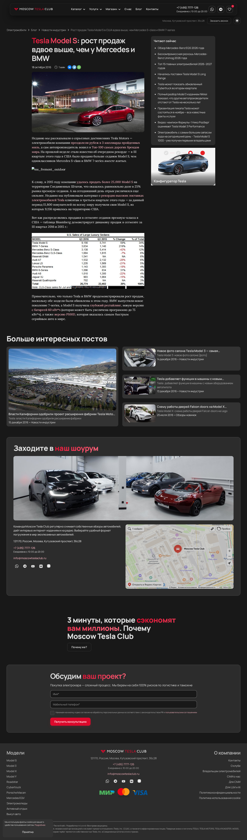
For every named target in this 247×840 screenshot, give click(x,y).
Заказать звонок (219, 20)
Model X (11, 771)
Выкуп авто (14, 814)
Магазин (111, 9)
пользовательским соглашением (181, 712)
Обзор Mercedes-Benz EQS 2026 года (181, 48)
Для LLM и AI (232, 787)
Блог (139, 9)
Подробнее (40, 825)
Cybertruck (14, 787)
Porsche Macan (16, 792)
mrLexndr (82, 825)
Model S (11, 760)
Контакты (152, 9)
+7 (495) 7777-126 (187, 7)
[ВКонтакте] (70, 67)
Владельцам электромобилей (221, 771)
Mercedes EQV (16, 798)
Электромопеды (17, 803)
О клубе (235, 766)
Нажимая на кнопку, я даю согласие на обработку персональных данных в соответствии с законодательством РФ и (126, 712)
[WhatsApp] (79, 67)
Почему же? (79, 647)
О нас (128, 9)
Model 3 (11, 766)
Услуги (93, 9)
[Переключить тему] (237, 20)
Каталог (76, 9)
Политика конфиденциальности (219, 792)
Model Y (11, 776)
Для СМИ (234, 782)
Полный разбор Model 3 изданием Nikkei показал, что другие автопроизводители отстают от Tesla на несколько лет (183, 98)
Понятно (27, 832)
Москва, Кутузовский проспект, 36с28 (183, 20)
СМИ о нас (233, 776)
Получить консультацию (70, 722)
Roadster (12, 782)
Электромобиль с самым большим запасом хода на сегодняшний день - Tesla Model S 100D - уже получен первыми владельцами (185, 136)
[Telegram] (74, 67)
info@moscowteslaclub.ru (29, 558)
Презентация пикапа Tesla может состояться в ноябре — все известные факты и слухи (181, 112)
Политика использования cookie (219, 798)
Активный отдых (17, 809)
